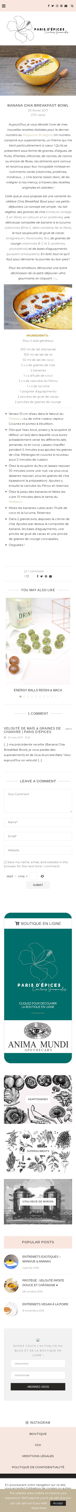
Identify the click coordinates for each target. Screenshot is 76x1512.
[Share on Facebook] (37, 576)
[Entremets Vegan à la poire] (11, 1309)
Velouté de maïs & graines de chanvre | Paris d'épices (32, 730)
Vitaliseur (15, 418)
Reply (68, 729)
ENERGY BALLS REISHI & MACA (38, 690)
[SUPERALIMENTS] (38, 1151)
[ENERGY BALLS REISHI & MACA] (38, 641)
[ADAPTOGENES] (38, 1099)
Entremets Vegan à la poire (45, 1304)
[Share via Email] (50, 576)
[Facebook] (48, 5)
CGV (38, 1445)
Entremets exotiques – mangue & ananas (41, 1259)
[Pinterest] (61, 5)
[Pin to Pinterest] (46, 576)
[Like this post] (30, 576)
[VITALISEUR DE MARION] (38, 1201)
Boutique (38, 1434)
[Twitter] (52, 5)
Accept (58, 1503)
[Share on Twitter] (41, 576)
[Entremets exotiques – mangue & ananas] (11, 1261)
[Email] (66, 5)
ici (54, 278)
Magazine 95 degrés (37, 135)
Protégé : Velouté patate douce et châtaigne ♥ (43, 1283)
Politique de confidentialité (38, 1467)
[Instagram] (57, 5)
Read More (39, 1508)
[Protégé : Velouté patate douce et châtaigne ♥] (11, 1285)
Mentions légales (38, 1456)
